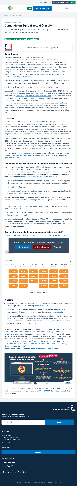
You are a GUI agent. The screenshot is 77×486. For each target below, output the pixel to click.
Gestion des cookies (54, 482)
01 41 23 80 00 (7, 443)
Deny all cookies (42, 247)
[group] (13, 278)
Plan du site (27, 482)
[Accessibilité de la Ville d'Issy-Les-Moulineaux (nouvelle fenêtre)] (50, 2)
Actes (15, 39)
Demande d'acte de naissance (33, 344)
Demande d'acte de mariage (57, 344)
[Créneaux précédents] (6, 265)
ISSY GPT (29, 8)
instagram (14, 472)
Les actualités (7, 458)
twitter (9, 472)
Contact (44, 2)
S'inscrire (38, 452)
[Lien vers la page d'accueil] (64, 412)
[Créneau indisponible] (33, 286)
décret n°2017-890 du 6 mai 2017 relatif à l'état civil (38, 177)
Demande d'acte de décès (15, 346)
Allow (72, 2)
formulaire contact (16, 391)
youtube (24, 472)
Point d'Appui (7, 466)
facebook (4, 472)
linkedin (19, 472)
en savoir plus (42, 306)
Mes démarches (42, 8)
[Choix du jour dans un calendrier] (70, 261)
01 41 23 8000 (44, 391)
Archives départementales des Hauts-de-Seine (33, 96)
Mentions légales (39, 482)
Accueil (6, 15)
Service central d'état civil (17, 65)
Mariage (30, 39)
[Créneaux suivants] (70, 265)
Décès (36, 39)
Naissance (22, 39)
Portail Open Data (8, 462)
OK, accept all (23, 247)
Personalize (58, 247)
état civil (8, 39)
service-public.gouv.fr (13, 209)
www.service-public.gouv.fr (15, 334)
